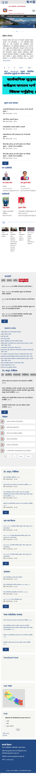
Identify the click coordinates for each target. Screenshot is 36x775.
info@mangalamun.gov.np (10, 753)
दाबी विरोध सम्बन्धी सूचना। (11, 119)
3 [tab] (16, 31)
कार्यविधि (9, 375)
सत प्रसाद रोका (7, 183)
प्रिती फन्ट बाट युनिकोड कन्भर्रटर (8, 367)
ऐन (3, 375)
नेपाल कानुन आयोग (5, 338)
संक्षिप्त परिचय (7, 36)
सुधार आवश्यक (10, 726)
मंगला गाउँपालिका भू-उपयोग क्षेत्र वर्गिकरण (12, 577)
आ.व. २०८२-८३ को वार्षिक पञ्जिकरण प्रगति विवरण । (17, 286)
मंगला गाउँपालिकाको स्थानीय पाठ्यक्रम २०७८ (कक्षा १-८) (16, 584)
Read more (6, 60)
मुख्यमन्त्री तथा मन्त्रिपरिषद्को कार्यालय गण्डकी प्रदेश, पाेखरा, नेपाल (16, 356)
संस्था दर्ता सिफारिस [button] (12, 439)
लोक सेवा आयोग (4, 336)
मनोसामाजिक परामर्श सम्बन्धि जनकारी (12, 16)
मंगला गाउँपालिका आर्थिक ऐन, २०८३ (11, 477)
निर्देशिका (25, 375)
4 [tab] (19, 31)
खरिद (15, 280)
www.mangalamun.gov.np (15, 756)
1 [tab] (12, 31)
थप (5, 163)
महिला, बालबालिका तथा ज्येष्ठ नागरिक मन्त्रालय (12, 341)
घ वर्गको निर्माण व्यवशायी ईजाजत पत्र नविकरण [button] (19, 450)
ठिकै (8, 723)
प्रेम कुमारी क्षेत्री (25, 183)
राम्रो (8, 721)
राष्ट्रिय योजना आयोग (6, 334)
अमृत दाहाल (6, 207)
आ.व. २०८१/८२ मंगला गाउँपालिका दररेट (12, 599)
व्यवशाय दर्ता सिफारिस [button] (12, 445)
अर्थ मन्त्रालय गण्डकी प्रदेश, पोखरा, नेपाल (11, 347)
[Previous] (2, 26)
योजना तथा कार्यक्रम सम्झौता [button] (14, 433)
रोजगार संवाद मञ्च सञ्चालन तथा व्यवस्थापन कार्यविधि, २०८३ (17, 484)
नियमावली (16, 375)
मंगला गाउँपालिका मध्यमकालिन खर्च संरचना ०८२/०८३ (15, 592)
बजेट (3, 280)
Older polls (6, 733)
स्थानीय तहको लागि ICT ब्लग (8, 365)
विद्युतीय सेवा (23, 280)
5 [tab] (21, 31)
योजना (9, 280)
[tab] (18, 421)
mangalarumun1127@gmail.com (15, 750)
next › (21, 67)
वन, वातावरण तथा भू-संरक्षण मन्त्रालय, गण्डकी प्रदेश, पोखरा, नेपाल (16, 354)
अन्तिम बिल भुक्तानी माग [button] (13, 427)
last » (29, 67)
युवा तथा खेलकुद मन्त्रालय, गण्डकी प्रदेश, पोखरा (12, 362)
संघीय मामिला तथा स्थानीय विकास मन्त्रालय (11, 332)
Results (5, 735)
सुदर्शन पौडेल (22, 207)
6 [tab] (23, 31)
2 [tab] (14, 31)
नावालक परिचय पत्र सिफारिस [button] (15, 421)
